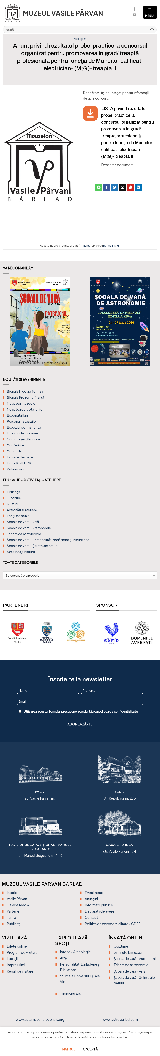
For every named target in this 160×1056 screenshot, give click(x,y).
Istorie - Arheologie (75, 952)
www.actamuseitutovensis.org (40, 1019)
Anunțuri (80, 39)
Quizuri (12, 504)
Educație (14, 492)
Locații (12, 958)
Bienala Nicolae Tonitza (25, 391)
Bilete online (17, 946)
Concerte (14, 451)
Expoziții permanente (24, 427)
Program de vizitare (22, 952)
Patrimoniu (15, 469)
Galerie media (18, 905)
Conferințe (15, 445)
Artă (63, 958)
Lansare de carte (20, 457)
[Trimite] (152, 29)
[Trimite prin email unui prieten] (122, 187)
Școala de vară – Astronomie (29, 528)
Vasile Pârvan (17, 899)
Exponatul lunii (18, 415)
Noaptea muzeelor (21, 403)
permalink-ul (111, 245)
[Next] (151, 324)
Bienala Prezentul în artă (25, 397)
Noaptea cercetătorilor (25, 409)
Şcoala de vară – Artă (23, 522)
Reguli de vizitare (20, 971)
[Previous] (8, 324)
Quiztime (121, 946)
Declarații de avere (99, 911)
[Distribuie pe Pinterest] (130, 187)
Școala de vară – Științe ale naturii (32, 546)
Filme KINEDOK (19, 463)
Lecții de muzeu (19, 516)
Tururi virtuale (70, 994)
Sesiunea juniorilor (21, 552)
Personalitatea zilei (21, 421)
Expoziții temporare (22, 433)
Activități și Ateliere (22, 510)
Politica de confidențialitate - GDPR (113, 924)
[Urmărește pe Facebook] (134, 9)
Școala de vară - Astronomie (136, 958)
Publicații (14, 924)
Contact (91, 917)
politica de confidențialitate (118, 711)
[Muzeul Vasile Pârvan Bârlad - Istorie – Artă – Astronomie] (57, 12)
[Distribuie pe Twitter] (114, 187)
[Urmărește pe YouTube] (134, 15)
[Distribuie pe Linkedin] (138, 187)
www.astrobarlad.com (120, 1019)
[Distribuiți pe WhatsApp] (98, 187)
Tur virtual (14, 498)
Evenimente (94, 892)
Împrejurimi (16, 965)
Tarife (11, 917)
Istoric (12, 892)
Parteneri (14, 911)
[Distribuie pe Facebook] (106, 187)
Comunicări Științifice (23, 439)
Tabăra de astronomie (24, 534)
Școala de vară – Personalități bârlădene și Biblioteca (48, 540)
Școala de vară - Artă (130, 971)
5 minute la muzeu (128, 952)
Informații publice (99, 905)
